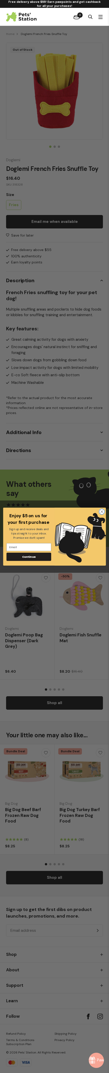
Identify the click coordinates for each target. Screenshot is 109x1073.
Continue (29, 557)
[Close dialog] (102, 511)
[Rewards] (96, 1060)
